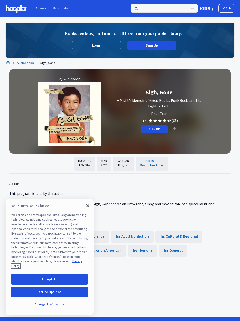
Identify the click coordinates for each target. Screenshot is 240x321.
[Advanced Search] (193, 8)
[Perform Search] (164, 8)
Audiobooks (25, 63)
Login (96, 45)
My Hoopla (60, 8)
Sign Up (152, 45)
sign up (154, 129)
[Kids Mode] (206, 8)
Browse (41, 8)
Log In (226, 8)
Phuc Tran (159, 113)
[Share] (174, 129)
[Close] (87, 206)
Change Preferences (49, 304)
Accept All (49, 279)
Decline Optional (50, 292)
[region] (50, 257)
